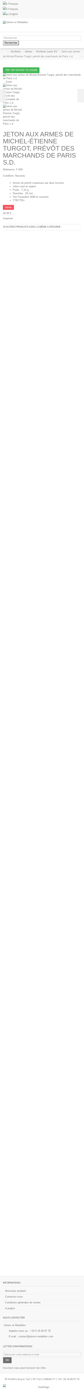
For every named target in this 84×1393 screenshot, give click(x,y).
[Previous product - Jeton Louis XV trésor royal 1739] (77, 56)
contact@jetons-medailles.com (35, 1336)
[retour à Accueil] (4, 51)
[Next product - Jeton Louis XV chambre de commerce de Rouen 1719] (80, 56)
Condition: (8, 175)
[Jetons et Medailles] (29, 25)
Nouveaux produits (15, 1290)
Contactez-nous (14, 1296)
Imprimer (8, 218)
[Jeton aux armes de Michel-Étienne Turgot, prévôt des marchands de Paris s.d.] (42, 94)
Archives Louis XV (46, 51)
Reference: (9, 169)
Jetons (28, 51)
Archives (16, 51)
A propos (10, 1308)
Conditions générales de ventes (23, 1302)
